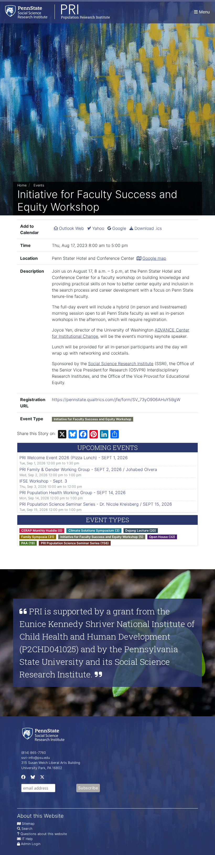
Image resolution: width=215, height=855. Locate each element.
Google (118, 228)
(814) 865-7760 (33, 753)
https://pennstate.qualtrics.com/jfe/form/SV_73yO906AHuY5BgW (116, 399)
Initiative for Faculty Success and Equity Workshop (92, 419)
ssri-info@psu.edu (35, 758)
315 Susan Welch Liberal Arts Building (50, 763)
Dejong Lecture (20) (140, 530)
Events (39, 185)
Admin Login (30, 844)
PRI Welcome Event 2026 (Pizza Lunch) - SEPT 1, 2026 (73, 457)
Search (27, 829)
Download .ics (147, 228)
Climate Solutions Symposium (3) (94, 530)
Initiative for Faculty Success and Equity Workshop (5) (101, 537)
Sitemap (28, 824)
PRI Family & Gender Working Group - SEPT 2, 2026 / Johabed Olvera (88, 469)
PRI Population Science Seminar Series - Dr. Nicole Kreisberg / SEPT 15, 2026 (95, 504)
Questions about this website (43, 834)
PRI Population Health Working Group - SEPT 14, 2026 (72, 492)
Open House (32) (162, 537)
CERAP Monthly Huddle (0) (41, 530)
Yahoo (97, 228)
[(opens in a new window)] (23, 778)
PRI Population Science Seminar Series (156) (75, 543)
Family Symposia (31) (37, 537)
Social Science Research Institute (120, 363)
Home (21, 185)
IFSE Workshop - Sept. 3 (43, 481)
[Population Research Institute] (55, 11)
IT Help (27, 839)
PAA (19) (28, 543)
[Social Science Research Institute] (44, 734)
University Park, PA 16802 (41, 768)
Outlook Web (71, 228)
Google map (154, 258)
